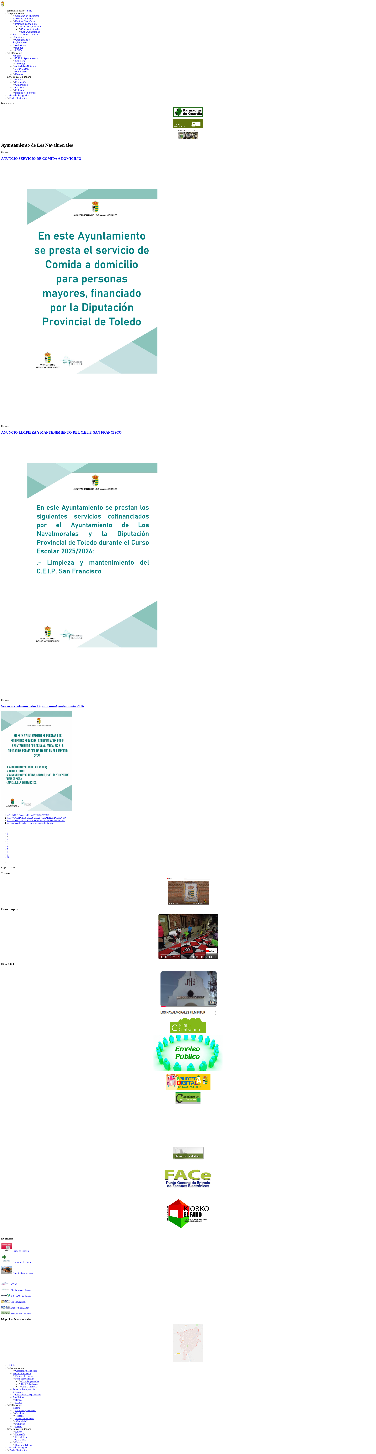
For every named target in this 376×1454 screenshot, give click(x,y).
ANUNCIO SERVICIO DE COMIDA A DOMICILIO (41, 158)
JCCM (13, 1284)
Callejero (20, 61)
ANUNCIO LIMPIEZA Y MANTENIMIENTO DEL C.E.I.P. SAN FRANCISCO (61, 432)
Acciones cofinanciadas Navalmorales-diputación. (30, 823)
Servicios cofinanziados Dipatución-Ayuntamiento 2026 (42, 706)
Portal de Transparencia (25, 34)
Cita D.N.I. (20, 87)
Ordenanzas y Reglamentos (21, 41)
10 (8, 857)
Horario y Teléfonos (25, 93)
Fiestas (19, 74)
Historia (17, 55)
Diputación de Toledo (20, 1290)
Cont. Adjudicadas (30, 29)
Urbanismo (18, 37)
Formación (20, 82)
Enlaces (19, 90)
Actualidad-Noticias (25, 66)
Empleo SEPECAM (19, 1307)
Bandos (19, 48)
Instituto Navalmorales (20, 1313)
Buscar (4, 103)
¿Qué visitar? (22, 69)
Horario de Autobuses (23, 1273)
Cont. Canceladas (30, 32)
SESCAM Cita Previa (20, 1296)
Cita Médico (21, 85)
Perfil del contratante (26, 24)
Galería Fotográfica (19, 95)
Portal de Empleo (20, 1251)
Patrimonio (21, 71)
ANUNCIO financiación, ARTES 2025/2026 (28, 815)
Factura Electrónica (25, 21)
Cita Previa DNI (18, 1302)
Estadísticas (19, 45)
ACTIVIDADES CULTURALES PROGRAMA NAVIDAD (36, 820)
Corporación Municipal (27, 16)
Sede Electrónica (18, 98)
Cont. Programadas (31, 26)
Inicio (29, 10)
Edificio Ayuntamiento (26, 58)
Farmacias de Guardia (23, 1262)
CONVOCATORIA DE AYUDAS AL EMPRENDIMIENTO (36, 818)
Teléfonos (20, 63)
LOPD (18, 50)
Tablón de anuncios (23, 18)
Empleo (19, 79)
